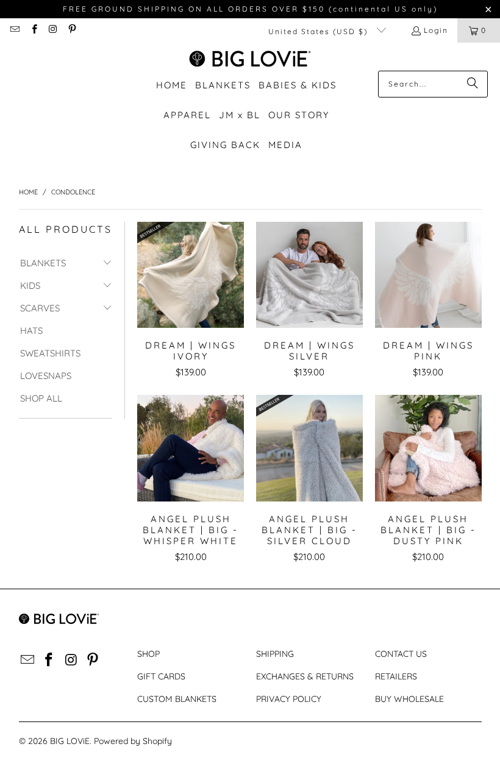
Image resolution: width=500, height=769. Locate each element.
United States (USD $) (319, 31)
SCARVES (40, 308)
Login (436, 30)
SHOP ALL (41, 398)
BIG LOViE (70, 740)
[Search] (472, 84)
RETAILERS (396, 676)
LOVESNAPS (45, 375)
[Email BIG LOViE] (14, 30)
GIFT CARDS (161, 676)
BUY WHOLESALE (409, 698)
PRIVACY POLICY (288, 698)
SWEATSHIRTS (50, 353)
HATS (31, 330)
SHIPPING (275, 653)
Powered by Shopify (133, 740)
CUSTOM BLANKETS (176, 698)
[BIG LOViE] (250, 60)
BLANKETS (43, 263)
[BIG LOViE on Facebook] (33, 30)
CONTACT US (401, 653)
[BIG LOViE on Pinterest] (71, 30)
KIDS (30, 285)
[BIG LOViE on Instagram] (53, 30)
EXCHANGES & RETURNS (305, 676)
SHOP (148, 653)
